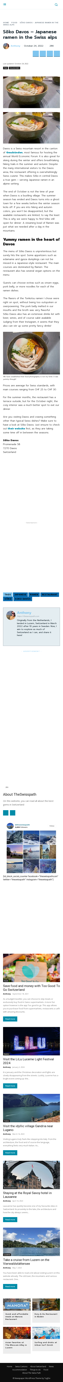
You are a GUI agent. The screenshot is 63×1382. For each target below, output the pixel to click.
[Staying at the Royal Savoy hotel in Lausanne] (31, 1175)
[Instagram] (18, 640)
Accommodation (10, 1188)
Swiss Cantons (21, 1366)
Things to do (35, 1369)
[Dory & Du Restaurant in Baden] (46, 1304)
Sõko (8, 599)
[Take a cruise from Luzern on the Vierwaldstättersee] (31, 1242)
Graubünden (14, 68)
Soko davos (23, 599)
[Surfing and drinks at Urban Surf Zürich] (46, 1333)
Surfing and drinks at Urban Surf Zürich (46, 1343)
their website (16, 428)
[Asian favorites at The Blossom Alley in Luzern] (17, 1333)
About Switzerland (38, 1366)
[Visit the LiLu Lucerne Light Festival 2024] (31, 1041)
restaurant (49, 594)
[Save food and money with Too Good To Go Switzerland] (31, 968)
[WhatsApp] (57, 54)
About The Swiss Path (31, 1373)
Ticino (6, 1121)
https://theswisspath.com (28, 616)
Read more (10, 1019)
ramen (34, 594)
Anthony (15, 46)
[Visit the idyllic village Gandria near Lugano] (31, 1108)
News (51, 1366)
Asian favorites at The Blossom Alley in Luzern (16, 1345)
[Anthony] (6, 46)
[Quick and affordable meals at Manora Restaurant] (17, 1304)
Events (6, 1054)
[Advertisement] (31, 489)
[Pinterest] (50, 54)
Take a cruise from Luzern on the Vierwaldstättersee (26, 1261)
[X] (43, 54)
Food (14, 22)
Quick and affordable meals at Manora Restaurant (16, 1317)
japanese (20, 594)
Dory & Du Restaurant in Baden (46, 1315)
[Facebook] (36, 54)
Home (6, 22)
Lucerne (7, 1255)
